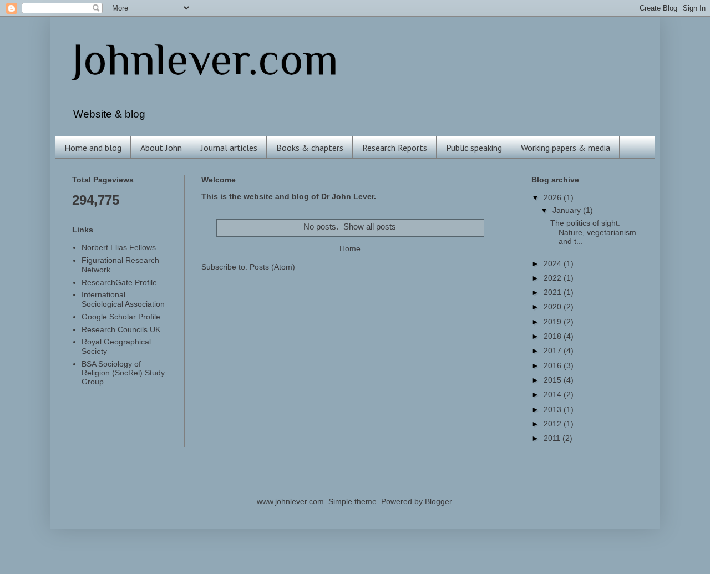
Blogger (438, 501)
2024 (554, 264)
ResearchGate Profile (119, 282)
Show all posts (369, 226)
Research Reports (394, 147)
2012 (554, 424)
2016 (554, 366)
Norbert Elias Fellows (119, 247)
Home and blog (92, 147)
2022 (554, 278)
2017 (554, 351)
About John (161, 147)
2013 (554, 409)
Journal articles (229, 147)
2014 (554, 394)
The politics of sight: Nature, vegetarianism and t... (593, 232)
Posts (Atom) (272, 267)
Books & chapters (309, 147)
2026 (554, 198)
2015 (554, 380)
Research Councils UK (121, 330)
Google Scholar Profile (121, 317)
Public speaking (474, 147)
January (567, 210)
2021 (554, 292)
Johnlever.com (205, 59)
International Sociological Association (123, 299)
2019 (554, 322)
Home (350, 249)
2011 (553, 438)
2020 (554, 307)
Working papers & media (565, 147)
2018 (554, 336)
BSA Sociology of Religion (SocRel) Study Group (123, 373)
